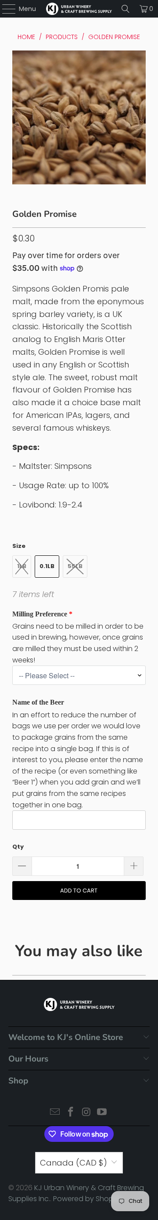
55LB (75, 566)
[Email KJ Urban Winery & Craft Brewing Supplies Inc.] (55, 1113)
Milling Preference (39, 614)
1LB (21, 566)
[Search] (125, 9)
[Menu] (4, 9)
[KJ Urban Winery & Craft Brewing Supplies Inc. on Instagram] (86, 1113)
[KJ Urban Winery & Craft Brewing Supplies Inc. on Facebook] (70, 1113)
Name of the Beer (38, 702)
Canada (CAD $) (73, 1162)
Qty (18, 846)
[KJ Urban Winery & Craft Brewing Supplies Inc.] (79, 9)
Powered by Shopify (87, 1199)
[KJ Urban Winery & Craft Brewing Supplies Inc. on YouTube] (102, 1113)
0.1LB (47, 566)
